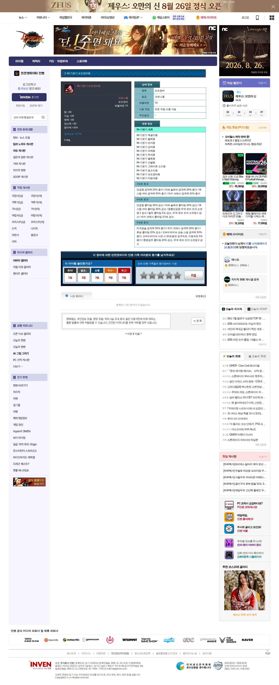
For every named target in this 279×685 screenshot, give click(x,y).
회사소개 (71, 653)
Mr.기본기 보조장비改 (148, 174)
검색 (43, 117)
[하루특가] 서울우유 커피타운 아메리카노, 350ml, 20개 (245, 477)
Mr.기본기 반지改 (146, 142)
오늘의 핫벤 (19, 340)
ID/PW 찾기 (36, 105)
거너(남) (16, 209)
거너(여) (35, 209)
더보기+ (262, 83)
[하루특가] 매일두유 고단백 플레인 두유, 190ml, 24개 (245, 490)
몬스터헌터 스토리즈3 (24, 450)
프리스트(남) (18, 222)
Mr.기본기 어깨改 (146, 150)
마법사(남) (17, 215)
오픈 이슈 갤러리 (22, 333)
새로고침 (260, 297)
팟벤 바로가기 (20, 385)
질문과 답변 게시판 (23, 157)
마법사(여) (36, 215)
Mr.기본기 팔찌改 (146, 139)
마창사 (15, 235)
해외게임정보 (20, 418)
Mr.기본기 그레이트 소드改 (151, 166)
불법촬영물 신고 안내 (166, 653)
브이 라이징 (19, 437)
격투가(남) (17, 202)
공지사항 (206, 653)
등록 (197, 321)
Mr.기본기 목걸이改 (147, 135)
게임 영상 (18, 424)
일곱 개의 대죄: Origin (25, 444)
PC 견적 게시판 (21, 360)
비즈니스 (85, 653)
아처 (14, 241)
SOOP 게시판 (20, 176)
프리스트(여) (37, 222)
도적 (14, 228)
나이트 (34, 228)
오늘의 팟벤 (19, 347)
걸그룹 (16, 405)
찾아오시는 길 (190, 653)
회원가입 (20, 105)
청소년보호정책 (142, 653)
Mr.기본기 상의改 (146, 147)
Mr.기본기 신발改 (146, 162)
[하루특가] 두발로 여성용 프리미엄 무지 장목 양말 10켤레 (245, 470)
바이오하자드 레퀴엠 (24, 457)
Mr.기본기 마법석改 (147, 178)
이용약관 (100, 653)
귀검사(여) (36, 195)
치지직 (16, 392)
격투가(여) (36, 202)
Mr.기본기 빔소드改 (147, 170)
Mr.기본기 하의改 (146, 154)
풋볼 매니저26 (21, 470)
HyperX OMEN (21, 431)
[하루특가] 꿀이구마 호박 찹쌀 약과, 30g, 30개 (245, 483)
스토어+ (262, 127)
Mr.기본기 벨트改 (146, 158)
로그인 (245, 17)
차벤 (15, 398)
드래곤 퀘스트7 (21, 464)
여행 (15, 411)
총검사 (34, 235)
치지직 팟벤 (19, 170)
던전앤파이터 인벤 (32, 73)
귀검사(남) (17, 195)
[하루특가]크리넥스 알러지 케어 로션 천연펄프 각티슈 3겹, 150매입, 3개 (245, 464)
